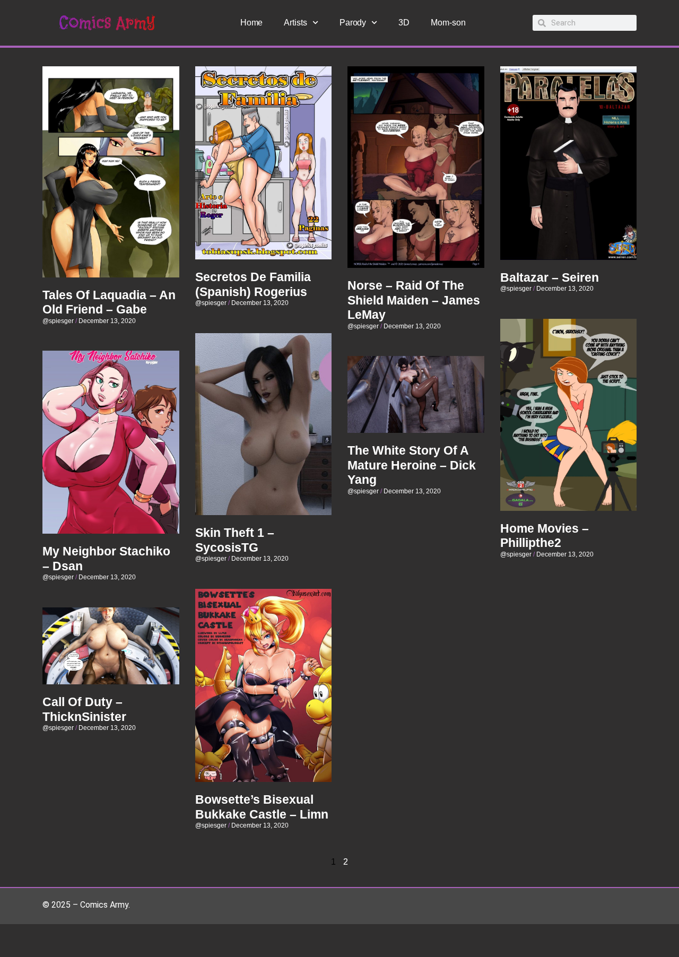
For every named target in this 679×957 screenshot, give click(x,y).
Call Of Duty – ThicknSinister (84, 709)
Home (251, 22)
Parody (353, 22)
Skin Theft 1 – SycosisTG (234, 540)
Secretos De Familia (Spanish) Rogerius (253, 284)
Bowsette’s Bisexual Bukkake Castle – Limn (261, 807)
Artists (295, 22)
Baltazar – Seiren (549, 277)
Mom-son (448, 22)
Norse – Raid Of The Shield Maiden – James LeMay (413, 300)
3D (404, 22)
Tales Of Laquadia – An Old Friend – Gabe (109, 302)
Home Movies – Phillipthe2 (544, 535)
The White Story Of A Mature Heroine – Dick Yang (411, 464)
